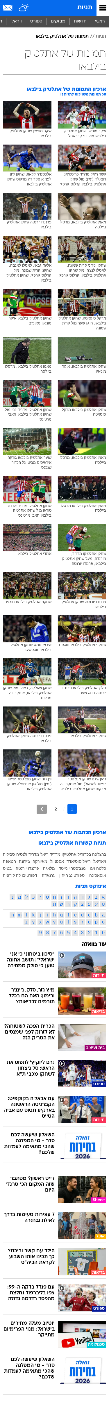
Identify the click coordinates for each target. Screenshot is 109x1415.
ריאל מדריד (38, 854)
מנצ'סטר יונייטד (72, 868)
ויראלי (16, 21)
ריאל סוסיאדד (78, 861)
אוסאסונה (97, 875)
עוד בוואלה (94, 944)
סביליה (9, 854)
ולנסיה (21, 854)
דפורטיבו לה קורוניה (20, 875)
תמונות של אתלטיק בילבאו (62, 36)
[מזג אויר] (24, 8)
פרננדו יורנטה (27, 868)
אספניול (57, 861)
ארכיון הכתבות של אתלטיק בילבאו (67, 832)
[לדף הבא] (42, 809)
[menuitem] (80, 21)
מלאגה (49, 868)
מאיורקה (40, 861)
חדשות (80, 21)
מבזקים (58, 21)
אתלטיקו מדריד (63, 854)
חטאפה (9, 861)
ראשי (100, 21)
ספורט (36, 21)
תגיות (84, 8)
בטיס (7, 868)
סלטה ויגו (98, 868)
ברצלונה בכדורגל (92, 854)
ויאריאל (99, 861)
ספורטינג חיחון (72, 875)
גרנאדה (48, 875)
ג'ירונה (24, 861)
